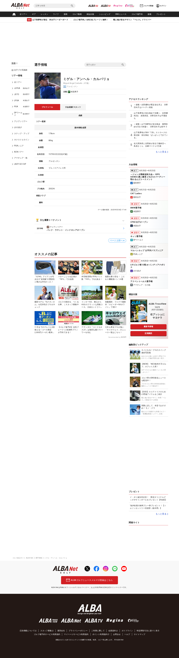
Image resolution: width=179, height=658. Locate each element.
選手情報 (39, 558)
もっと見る (161, 152)
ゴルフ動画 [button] (77, 14)
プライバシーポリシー (78, 631)
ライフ (56, 14)
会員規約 (112, 631)
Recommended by (114, 337)
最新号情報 (148, 326)
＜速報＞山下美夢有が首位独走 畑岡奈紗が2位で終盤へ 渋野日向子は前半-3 (151, 125)
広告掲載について (27, 631)
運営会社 (61, 631)
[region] (21, 122)
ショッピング (104, 14)
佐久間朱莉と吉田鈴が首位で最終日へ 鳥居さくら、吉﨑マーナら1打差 (151, 144)
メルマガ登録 (148, 6)
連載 (149, 14)
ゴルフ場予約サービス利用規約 (47, 634)
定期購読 (148, 333)
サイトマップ (139, 634)
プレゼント (161, 14)
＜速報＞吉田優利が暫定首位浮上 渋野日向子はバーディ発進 (151, 106)
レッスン (44, 14)
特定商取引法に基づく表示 (148, 631)
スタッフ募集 (46, 631)
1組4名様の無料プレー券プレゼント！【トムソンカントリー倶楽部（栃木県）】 (148, 506)
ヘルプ (127, 634)
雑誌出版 (90, 14)
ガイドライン (127, 631)
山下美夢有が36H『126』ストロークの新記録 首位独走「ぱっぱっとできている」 (151, 135)
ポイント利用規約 (99, 634)
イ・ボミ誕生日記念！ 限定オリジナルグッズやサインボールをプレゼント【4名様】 (148, 498)
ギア (34, 14)
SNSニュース (121, 14)
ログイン (163, 6)
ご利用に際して (98, 631)
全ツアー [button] (23, 14)
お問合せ (117, 634)
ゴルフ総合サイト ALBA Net (22, 558)
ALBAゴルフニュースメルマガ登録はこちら (92, 580)
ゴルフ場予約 (137, 14)
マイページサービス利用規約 (76, 634)
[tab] (47, 107)
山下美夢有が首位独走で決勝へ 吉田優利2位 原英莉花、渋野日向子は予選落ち (151, 115)
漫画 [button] (65, 14)
